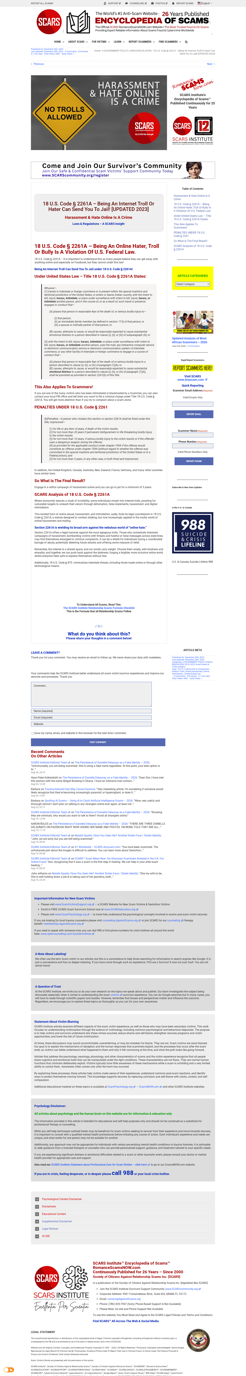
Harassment (203, 669)
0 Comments (71, 51)
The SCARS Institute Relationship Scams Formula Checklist (99, 608)
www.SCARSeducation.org (119, 909)
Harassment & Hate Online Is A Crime (192, 197)
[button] (186, 42)
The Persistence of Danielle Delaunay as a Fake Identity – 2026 (112, 762)
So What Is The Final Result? (191, 241)
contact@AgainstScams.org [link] (124, 1299)
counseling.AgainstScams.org (120, 920)
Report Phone (194, 461)
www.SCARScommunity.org (181, 1289)
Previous (39, 64)
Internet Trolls (178, 671)
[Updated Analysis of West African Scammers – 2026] (193, 312)
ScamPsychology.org (120, 1086)
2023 (192, 664)
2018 (187, 664)
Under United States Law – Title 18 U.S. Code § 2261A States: (192, 217)
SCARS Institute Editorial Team (49, 762)
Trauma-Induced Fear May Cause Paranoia (70, 789)
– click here (99, 1164)
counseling (173, 920)
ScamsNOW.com (149, 1086)
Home (97, 50)
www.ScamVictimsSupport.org (73, 904)
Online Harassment (194, 671)
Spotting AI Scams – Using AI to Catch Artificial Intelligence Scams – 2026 (89, 800)
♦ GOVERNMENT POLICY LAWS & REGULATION (126, 50)
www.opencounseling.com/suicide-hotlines (66, 933)
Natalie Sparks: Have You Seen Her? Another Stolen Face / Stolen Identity (118, 835)
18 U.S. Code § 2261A (187, 669)
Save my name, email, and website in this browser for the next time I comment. (80, 733)
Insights (181, 667)
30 (98, 626)
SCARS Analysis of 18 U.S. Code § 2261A (193, 247)
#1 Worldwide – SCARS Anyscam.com (97, 847)
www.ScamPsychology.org (71, 914)
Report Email (194, 414)
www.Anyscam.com (191, 379)
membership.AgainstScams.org (62, 923)
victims (115, 994)
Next (209, 64)
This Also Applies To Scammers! (186, 226)
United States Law (192, 674)
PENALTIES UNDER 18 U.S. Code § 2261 (189, 234)
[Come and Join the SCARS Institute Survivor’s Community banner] (123, 163)
